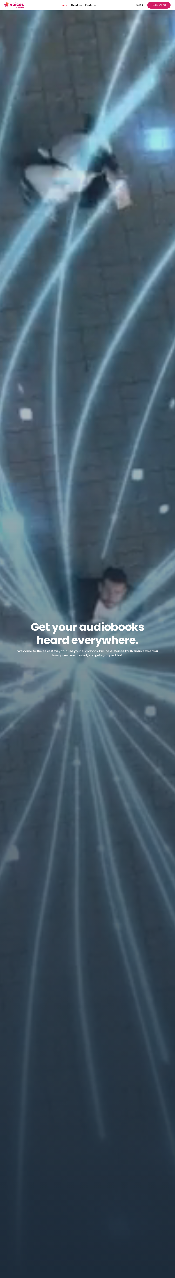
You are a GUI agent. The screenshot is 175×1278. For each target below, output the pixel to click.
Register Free (159, 5)
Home (63, 5)
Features (91, 5)
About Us (76, 5)
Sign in (140, 5)
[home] (14, 5)
